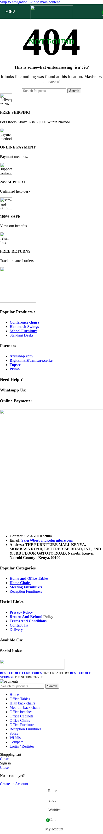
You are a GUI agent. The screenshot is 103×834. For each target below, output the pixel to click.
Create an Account (14, 784)
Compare (16, 742)
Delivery (16, 629)
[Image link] (18, 301)
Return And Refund (26, 617)
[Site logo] (51, 19)
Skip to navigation (14, 2)
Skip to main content (44, 2)
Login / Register (22, 746)
